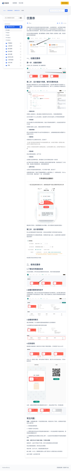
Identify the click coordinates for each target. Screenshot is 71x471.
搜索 (21, 17)
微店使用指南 (10, 10)
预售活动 (8, 40)
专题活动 (8, 37)
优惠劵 (8, 30)
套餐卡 (8, 35)
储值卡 (8, 32)
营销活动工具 (16, 10)
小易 (59, 23)
